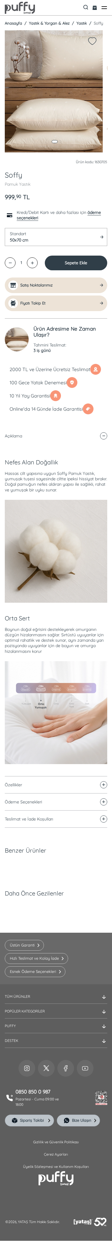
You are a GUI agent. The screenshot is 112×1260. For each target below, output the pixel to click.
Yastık (81, 23)
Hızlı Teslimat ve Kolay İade (34, 958)
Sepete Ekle (76, 263)
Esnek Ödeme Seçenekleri (33, 971)
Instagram (27, 1068)
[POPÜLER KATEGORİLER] (56, 1016)
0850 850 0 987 (33, 1092)
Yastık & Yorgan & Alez (49, 23)
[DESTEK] (56, 1045)
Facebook (65, 1068)
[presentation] (56, 620)
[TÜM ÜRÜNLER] (56, 1001)
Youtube (85, 1068)
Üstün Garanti (22, 945)
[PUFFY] (56, 1030)
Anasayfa (13, 23)
